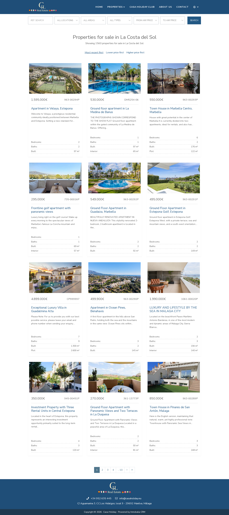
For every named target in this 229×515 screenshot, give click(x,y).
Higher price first (135, 52)
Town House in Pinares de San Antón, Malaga (170, 409)
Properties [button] (115, 6)
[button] (196, 7)
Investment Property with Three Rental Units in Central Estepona (53, 409)
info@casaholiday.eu (130, 498)
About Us (165, 6)
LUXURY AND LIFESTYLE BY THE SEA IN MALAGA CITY (173, 309)
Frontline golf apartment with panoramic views (51, 210)
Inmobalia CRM (138, 511)
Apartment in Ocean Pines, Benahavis (108, 309)
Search (194, 20)
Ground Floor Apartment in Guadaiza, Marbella (108, 210)
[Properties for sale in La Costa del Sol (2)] (126, 470)
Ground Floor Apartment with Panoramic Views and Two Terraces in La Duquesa (114, 410)
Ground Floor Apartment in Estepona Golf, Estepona (167, 210)
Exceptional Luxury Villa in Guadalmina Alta (49, 309)
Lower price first (115, 52)
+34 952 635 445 (101, 498)
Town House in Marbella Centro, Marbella (171, 110)
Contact (182, 6)
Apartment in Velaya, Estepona (52, 108)
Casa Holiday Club (142, 6)
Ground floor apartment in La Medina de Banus (109, 110)
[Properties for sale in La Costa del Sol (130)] (132, 470)
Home (99, 6)
